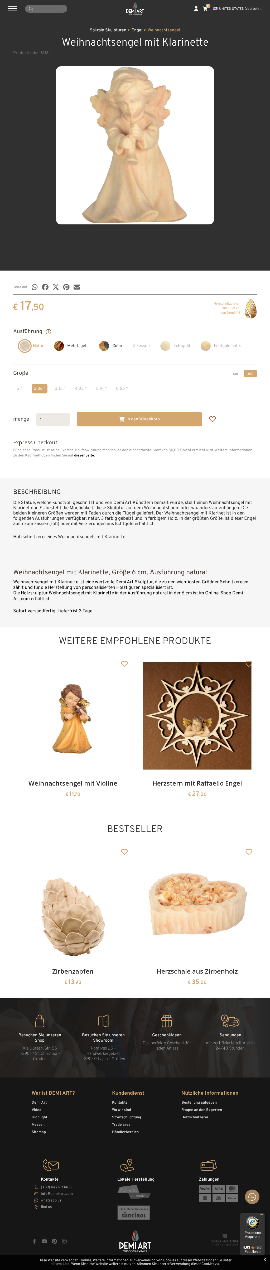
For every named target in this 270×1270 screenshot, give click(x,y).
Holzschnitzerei (194, 1117)
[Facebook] (45, 287)
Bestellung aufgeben (199, 1102)
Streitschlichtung (126, 1117)
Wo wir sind (121, 1110)
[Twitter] (55, 287)
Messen (38, 1125)
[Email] (77, 287)
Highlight (39, 1117)
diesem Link (60, 1264)
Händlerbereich (125, 1132)
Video (36, 1110)
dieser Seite (84, 455)
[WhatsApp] (34, 287)
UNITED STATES (239, 9)
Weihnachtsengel (164, 30)
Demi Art (39, 1102)
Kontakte (120, 1102)
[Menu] (261, 1216)
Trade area (121, 1125)
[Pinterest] (66, 287)
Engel (137, 30)
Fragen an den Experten (201, 1110)
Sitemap (39, 1132)
